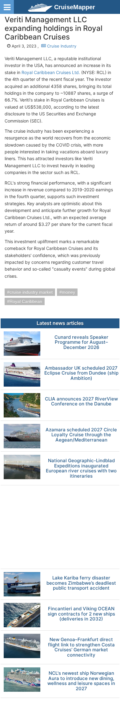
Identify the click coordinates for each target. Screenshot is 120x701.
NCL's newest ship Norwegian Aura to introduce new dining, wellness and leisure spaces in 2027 (81, 681)
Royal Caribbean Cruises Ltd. (51, 72)
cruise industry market (31, 292)
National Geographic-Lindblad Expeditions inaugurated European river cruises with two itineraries (81, 468)
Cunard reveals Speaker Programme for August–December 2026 (81, 342)
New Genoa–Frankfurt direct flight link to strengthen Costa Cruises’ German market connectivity (81, 647)
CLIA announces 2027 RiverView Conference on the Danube (81, 401)
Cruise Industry (61, 46)
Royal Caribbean (26, 301)
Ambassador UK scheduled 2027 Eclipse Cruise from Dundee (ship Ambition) (81, 373)
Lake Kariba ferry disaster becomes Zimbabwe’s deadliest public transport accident (81, 583)
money (68, 292)
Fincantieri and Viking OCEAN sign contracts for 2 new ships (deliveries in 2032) (81, 614)
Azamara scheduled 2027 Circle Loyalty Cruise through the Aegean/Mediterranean (81, 435)
